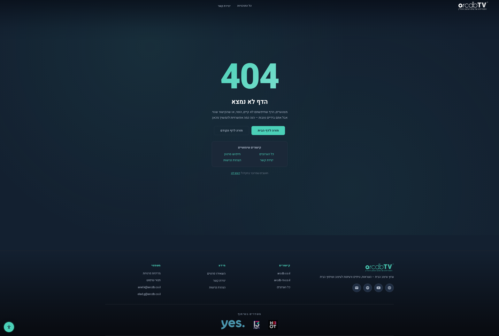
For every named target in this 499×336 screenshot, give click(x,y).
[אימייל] (356, 288)
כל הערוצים (266, 154)
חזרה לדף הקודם (231, 130)
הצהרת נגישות (232, 160)
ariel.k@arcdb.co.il (149, 287)
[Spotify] (367, 288)
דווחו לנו (235, 173)
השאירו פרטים (216, 273)
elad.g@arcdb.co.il (149, 294)
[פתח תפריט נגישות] (9, 327)
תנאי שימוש (153, 280)
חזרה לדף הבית (268, 130)
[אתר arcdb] (389, 288)
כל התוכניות (244, 6)
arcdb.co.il (283, 273)
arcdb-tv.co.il (282, 280)
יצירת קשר (224, 6)
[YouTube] (378, 288)
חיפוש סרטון (232, 154)
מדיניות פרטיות (152, 273)
